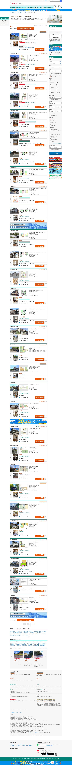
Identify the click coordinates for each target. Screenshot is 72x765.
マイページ (56, 40)
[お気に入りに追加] (45, 49)
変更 (60, 61)
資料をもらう (39, 49)
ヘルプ (48, 0)
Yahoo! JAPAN (44, 0)
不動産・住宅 (12, 744)
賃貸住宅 (11, 7)
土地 (41, 7)
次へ (32, 624)
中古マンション (23, 7)
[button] (11, 652)
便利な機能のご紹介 (49, 745)
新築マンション (17, 7)
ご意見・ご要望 (48, 758)
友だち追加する (42, 744)
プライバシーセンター (25, 758)
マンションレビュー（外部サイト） (34, 732)
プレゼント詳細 (17, 701)
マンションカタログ (13, 749)
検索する (56, 153)
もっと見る (28, 636)
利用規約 (31, 758)
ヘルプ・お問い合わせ (55, 758)
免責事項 (43, 758)
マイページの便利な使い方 (4, 24)
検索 (61, 1)
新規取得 (28, 2)
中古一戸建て (33, 7)
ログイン (22, 3)
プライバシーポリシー (16, 758)
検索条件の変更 (52, 57)
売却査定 (44, 7)
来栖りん (58, 0)
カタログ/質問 (49, 7)
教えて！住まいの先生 (21, 749)
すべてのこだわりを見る (57, 143)
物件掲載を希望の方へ (37, 758)
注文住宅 (38, 7)
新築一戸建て (28, 7)
